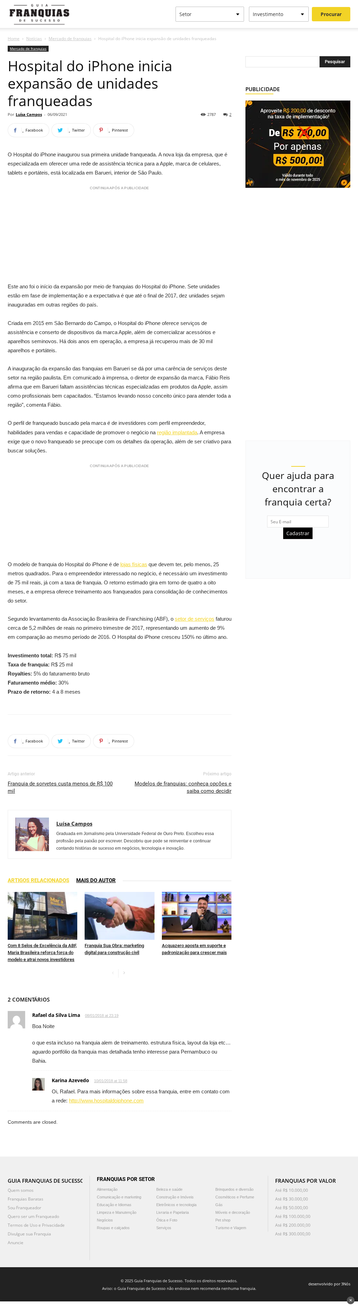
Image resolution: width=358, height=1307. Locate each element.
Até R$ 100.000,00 (292, 1216)
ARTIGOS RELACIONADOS (38, 880)
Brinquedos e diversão (234, 1189)
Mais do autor (96, 880)
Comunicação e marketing (119, 1197)
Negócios (105, 1220)
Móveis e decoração (232, 1212)
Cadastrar (297, 533)
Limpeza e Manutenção (116, 1212)
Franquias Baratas (25, 1199)
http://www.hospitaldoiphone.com (106, 1100)
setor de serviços (194, 619)
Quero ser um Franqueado (33, 1216)
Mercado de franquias (70, 39)
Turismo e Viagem (230, 1228)
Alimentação (107, 1189)
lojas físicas (133, 564)
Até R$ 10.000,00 (291, 1190)
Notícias (34, 39)
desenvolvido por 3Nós (329, 1283)
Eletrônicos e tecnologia (176, 1205)
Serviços (163, 1228)
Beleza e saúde (169, 1189)
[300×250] (297, 143)
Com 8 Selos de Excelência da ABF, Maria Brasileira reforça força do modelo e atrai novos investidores (42, 952)
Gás (219, 1205)
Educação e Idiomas (114, 1205)
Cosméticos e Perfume (234, 1197)
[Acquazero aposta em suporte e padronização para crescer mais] (196, 916)
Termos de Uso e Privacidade (36, 1225)
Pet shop (222, 1220)
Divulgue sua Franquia (29, 1234)
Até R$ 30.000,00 (291, 1199)
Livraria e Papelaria (172, 1212)
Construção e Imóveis (175, 1197)
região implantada (177, 432)
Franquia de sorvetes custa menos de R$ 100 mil (60, 787)
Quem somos (21, 1190)
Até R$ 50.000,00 (291, 1208)
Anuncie (15, 1243)
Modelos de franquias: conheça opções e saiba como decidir (183, 787)
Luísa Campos (29, 114)
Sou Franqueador (24, 1208)
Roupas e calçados (113, 1228)
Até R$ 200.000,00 (292, 1225)
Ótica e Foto (166, 1220)
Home (14, 39)
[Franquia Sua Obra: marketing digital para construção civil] (119, 916)
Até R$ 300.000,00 (292, 1234)
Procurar (331, 14)
